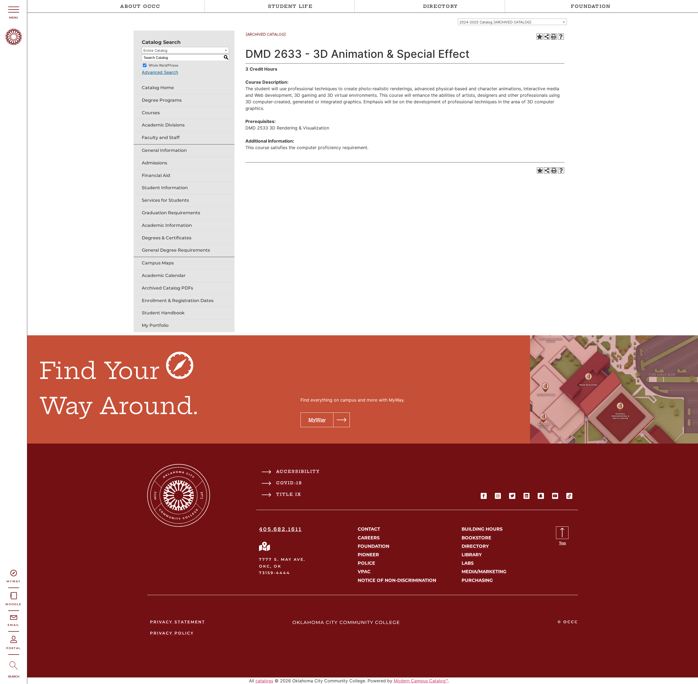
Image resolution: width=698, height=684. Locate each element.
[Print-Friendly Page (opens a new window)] (554, 37)
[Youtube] (555, 496)
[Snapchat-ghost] (541, 496)
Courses (151, 112)
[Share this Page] (547, 37)
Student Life (290, 6)
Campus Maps (158, 263)
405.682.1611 (280, 529)
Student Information (165, 187)
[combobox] (512, 22)
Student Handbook (163, 312)
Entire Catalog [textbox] (155, 50)
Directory (440, 6)
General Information (164, 150)
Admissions (154, 162)
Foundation (591, 6)
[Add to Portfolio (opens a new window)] (540, 37)
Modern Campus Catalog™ (421, 680)
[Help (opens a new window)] (561, 37)
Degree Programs (162, 100)
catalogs (264, 680)
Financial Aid (156, 175)
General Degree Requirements (176, 250)
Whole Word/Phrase (163, 65)
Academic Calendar (164, 275)
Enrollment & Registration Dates (177, 300)
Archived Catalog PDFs (167, 288)
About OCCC (140, 6)
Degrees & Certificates (166, 237)
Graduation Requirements (171, 212)
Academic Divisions (163, 125)
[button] (325, 419)
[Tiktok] (569, 496)
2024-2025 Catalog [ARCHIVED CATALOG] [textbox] (495, 22)
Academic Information (167, 225)
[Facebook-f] (484, 496)
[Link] (264, 546)
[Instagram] (498, 496)
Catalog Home (158, 87)
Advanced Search (160, 72)
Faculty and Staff (161, 137)
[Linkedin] (526, 496)
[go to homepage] (178, 525)
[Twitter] (512, 496)
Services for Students (165, 200)
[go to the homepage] (13, 43)
